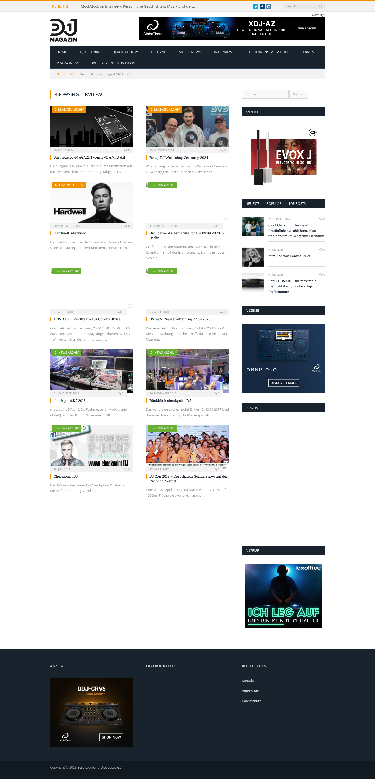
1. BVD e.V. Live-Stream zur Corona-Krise (87, 319)
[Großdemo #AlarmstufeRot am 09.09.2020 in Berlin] (187, 204)
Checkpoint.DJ (66, 476)
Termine (308, 51)
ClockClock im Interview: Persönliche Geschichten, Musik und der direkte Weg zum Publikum (139, 6)
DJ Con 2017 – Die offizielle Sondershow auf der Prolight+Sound (188, 478)
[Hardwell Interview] (91, 204)
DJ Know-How (125, 51)
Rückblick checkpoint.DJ (170, 400)
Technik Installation (267, 51)
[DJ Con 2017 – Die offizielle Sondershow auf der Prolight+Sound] (187, 447)
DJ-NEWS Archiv (162, 185)
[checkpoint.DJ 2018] (91, 371)
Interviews (224, 51)
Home (61, 51)
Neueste (252, 203)
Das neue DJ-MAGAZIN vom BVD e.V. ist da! (89, 157)
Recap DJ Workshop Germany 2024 (178, 157)
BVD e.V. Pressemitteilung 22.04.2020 (180, 319)
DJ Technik (89, 51)
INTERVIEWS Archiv (68, 185)
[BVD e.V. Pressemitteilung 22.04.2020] (187, 290)
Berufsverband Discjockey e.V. (99, 767)
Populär (274, 203)
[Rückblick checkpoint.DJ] (187, 371)
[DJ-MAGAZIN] (63, 28)
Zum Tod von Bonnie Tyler (289, 256)
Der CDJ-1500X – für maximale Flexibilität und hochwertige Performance (292, 286)
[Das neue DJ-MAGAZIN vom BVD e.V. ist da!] (91, 128)
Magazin (64, 62)
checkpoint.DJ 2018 (70, 400)
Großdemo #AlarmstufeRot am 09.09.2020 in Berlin (186, 235)
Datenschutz (251, 701)
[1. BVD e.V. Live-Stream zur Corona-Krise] (91, 290)
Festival (158, 51)
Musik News (190, 51)
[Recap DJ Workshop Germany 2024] (187, 128)
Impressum (250, 690)
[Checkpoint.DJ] (91, 447)
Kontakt (248, 680)
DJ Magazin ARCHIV (69, 109)
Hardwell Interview (70, 233)
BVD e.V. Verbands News (113, 62)
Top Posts (297, 203)
